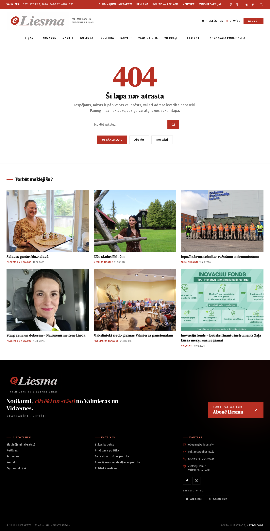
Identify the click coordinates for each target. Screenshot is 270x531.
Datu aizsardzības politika (112, 456)
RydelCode (256, 525)
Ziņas (29, 38)
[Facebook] (230, 4)
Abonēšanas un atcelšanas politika (117, 462)
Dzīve (124, 38)
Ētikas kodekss (104, 444)
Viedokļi (170, 38)
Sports (68, 38)
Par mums (13, 456)
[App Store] (246, 4)
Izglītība (107, 38)
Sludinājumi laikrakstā (115, 4)
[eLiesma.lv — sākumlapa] (38, 21)
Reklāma (142, 4)
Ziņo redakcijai (210, 4)
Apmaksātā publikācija (227, 38)
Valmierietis (148, 38)
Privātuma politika (107, 450)
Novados (49, 38)
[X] (237, 4)
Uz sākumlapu (112, 139)
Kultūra (86, 38)
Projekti (193, 38)
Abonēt (253, 21)
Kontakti (189, 4)
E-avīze (234, 21)
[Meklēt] (260, 4)
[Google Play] (253, 4)
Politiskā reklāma (165, 4)
